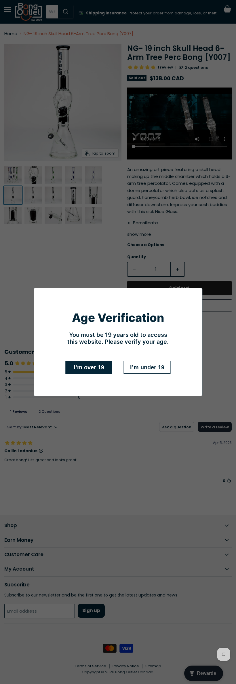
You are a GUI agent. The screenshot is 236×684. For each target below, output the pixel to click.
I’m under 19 (147, 367)
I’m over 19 (89, 367)
